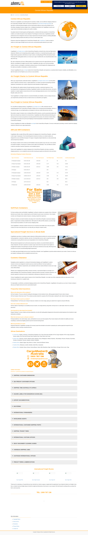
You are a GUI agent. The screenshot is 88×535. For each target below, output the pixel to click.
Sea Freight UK (52, 479)
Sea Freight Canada (36, 479)
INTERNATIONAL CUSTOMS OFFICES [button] (24, 437)
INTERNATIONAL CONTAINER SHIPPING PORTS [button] (27, 425)
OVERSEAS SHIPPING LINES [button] (22, 449)
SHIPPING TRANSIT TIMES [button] (21, 431)
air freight (25, 70)
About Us (46, 1)
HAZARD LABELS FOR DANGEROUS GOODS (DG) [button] (28, 394)
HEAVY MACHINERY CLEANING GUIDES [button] (25, 443)
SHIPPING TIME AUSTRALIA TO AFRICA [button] (25, 387)
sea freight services (37, 106)
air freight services (21, 51)
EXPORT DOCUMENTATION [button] (21, 400)
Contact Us (15, 528)
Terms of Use (16, 521)
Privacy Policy (16, 526)
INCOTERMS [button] (17, 406)
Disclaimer (15, 523)
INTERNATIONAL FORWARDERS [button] (23, 412)
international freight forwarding (44, 23)
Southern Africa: (16, 344)
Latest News (50, 1)
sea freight (33, 123)
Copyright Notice (16, 519)
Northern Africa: (16, 342)
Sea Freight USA (68, 479)
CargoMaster (42, 40)
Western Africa (16, 347)
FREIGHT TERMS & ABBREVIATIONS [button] (24, 462)
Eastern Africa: (16, 338)
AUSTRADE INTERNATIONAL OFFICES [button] (25, 455)
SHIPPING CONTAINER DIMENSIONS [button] (24, 375)
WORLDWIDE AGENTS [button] (20, 418)
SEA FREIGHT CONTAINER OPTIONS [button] (24, 381)
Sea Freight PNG (20, 479)
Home (42, 1)
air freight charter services (43, 80)
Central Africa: (16, 334)
